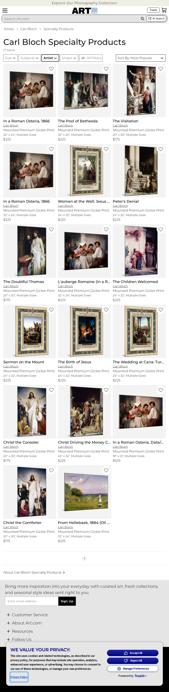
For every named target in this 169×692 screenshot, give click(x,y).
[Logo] (84, 11)
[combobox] (70, 19)
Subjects (27, 58)
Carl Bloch (28, 29)
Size (8, 58)
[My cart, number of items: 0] (164, 10)
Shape (67, 58)
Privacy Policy (19, 677)
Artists (9, 29)
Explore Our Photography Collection (84, 3)
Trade (153, 10)
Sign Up (67, 601)
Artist (48, 58)
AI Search (159, 18)
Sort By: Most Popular (134, 58)
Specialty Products (58, 29)
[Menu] (5, 10)
